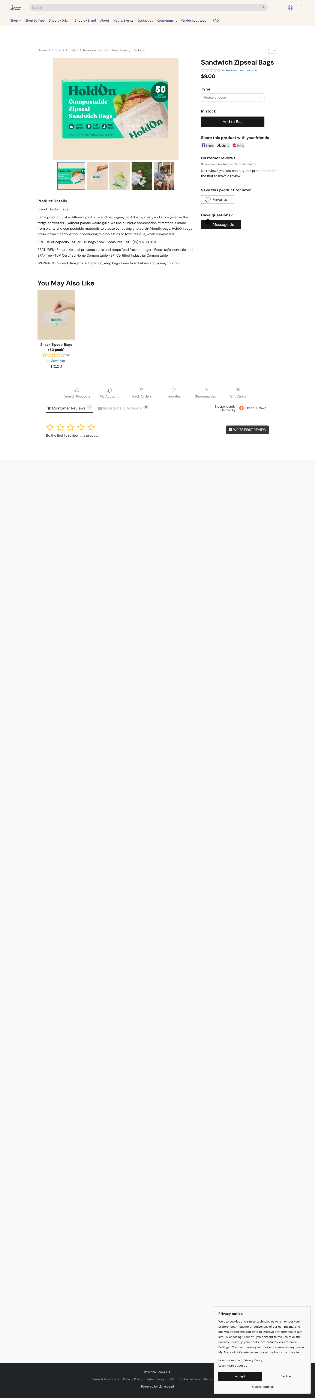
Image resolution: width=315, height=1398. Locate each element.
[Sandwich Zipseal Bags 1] (97, 176)
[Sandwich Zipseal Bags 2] (119, 176)
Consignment (167, 20)
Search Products (77, 396)
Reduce (139, 50)
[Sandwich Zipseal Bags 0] (71, 176)
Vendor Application (194, 20)
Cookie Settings (189, 1379)
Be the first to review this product (72, 435)
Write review (230, 70)
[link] (262, 1385)
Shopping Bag (206, 396)
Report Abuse (213, 1379)
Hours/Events (123, 20)
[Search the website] (263, 7)
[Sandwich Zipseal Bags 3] (142, 176)
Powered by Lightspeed (157, 1386)
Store (56, 50)
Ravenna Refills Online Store (105, 50)
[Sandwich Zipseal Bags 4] (164, 176)
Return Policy (156, 1379)
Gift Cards (238, 396)
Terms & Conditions (105, 1379)
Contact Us (145, 20)
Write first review (249, 429)
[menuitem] (268, 50)
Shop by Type (35, 20)
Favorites (173, 396)
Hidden (72, 50)
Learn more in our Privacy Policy (240, 1360)
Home (42, 50)
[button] (15, 7)
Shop (14, 20)
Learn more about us (232, 1365)
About (104, 20)
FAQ (216, 20)
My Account (109, 396)
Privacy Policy (132, 1379)
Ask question (248, 70)
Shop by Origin (59, 20)
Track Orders (141, 396)
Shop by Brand (85, 20)
